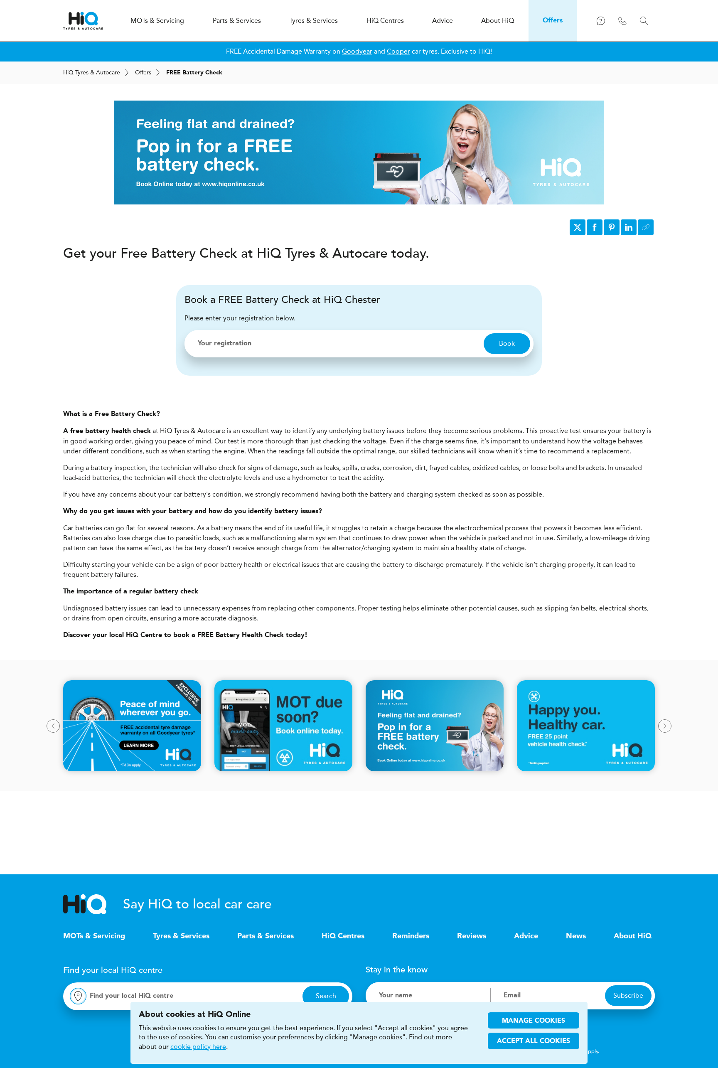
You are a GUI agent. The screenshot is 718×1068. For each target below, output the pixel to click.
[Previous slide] (53, 726)
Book (507, 343)
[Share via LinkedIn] (629, 227)
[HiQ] (93, 904)
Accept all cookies (533, 1041)
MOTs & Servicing (94, 936)
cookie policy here (198, 1047)
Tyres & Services (181, 936)
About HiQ (633, 936)
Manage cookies (533, 1021)
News (576, 936)
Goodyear (357, 51)
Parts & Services (265, 936)
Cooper (398, 51)
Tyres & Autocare (91, 72)
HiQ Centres (343, 936)
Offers (143, 72)
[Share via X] (577, 227)
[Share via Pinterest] (612, 227)
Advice (526, 936)
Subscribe (628, 995)
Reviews (471, 936)
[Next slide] (664, 726)
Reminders (410, 936)
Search (326, 996)
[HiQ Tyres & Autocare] (83, 21)
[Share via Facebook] (594, 227)
